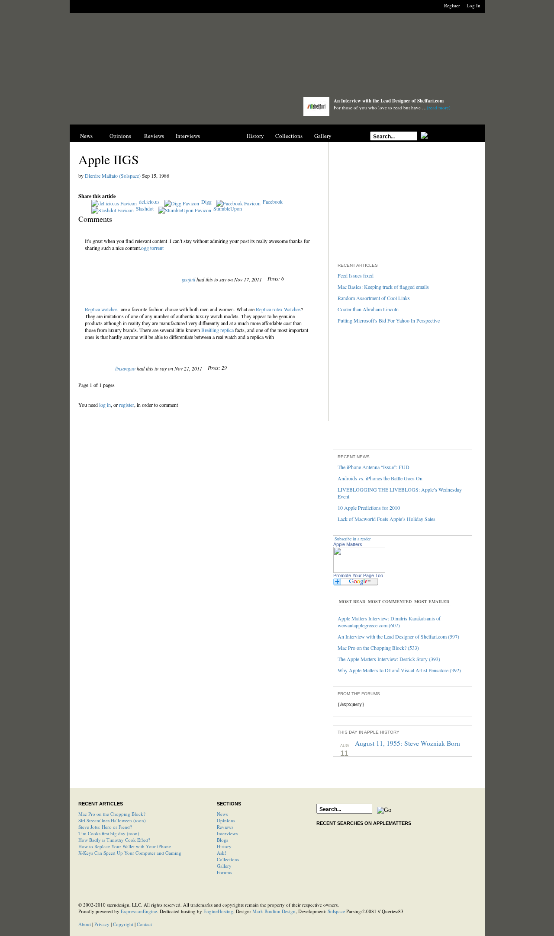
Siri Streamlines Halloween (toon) (112, 820)
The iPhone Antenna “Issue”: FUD (373, 466)
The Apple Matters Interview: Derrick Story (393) (389, 658)
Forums (224, 872)
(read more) (439, 107)
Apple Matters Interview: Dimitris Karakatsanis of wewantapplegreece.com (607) (389, 622)
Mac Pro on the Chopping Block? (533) (378, 647)
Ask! (221, 853)
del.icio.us (149, 201)
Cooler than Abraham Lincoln (368, 309)
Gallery (323, 136)
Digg (206, 201)
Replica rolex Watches (278, 309)
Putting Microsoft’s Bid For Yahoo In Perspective (389, 320)
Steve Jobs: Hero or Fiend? (105, 827)
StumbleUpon (227, 208)
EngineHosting (218, 911)
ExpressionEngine (139, 911)
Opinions (120, 136)
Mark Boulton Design (274, 911)
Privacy (102, 924)
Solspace (336, 911)
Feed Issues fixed (356, 275)
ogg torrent (152, 247)
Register (452, 5)
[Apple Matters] (178, 109)
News (86, 136)
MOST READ (352, 601)
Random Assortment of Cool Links (374, 297)
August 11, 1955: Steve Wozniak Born (407, 743)
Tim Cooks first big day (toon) (108, 833)
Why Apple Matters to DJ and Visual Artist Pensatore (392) (399, 670)
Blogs (222, 136)
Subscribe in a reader (352, 539)
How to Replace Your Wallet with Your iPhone (124, 846)
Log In (473, 5)
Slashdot (145, 208)
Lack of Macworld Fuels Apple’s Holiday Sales (386, 518)
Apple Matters (347, 544)
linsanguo (125, 368)
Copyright (123, 924)
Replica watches (101, 309)
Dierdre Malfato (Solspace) (113, 175)
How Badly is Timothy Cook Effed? (114, 840)
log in (105, 404)
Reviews (154, 136)
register (126, 404)
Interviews (188, 136)
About (84, 924)
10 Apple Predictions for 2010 (369, 507)
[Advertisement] (277, 57)
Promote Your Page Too (358, 575)
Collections (289, 136)
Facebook (273, 201)
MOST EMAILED (431, 601)
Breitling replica (217, 329)
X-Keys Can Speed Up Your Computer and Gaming (129, 853)
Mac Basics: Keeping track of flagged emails (383, 286)
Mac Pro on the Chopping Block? (111, 814)
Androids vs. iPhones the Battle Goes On (380, 478)
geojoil (188, 279)
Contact (144, 924)
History (255, 136)
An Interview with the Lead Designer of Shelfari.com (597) (398, 636)
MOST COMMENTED (390, 601)
